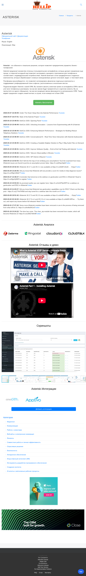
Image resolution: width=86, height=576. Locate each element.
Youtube (62, 113)
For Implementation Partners (43, 569)
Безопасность (12, 450)
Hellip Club (43, 561)
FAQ (35, 572)
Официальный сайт (9, 36)
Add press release (43, 565)
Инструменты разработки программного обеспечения (27, 463)
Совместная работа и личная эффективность (24, 442)
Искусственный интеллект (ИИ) (18, 459)
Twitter (68, 163)
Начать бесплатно (43, 102)
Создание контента (14, 467)
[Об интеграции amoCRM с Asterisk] (12, 399)
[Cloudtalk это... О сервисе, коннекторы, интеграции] (76, 233)
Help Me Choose (43, 559)
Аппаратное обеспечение (16, 455)
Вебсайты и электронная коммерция (20, 434)
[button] (83, 330)
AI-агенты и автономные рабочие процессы (23, 471)
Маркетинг (11, 422)
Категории (8, 417)
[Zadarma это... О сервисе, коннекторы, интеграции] (11, 233)
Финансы (10, 438)
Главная (61, 15)
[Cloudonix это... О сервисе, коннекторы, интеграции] (54, 233)
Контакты (48, 572)
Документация (22, 36)
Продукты (70, 15)
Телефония (6, 38)
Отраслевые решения (15, 446)
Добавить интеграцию (44, 409)
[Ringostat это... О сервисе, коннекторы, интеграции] (33, 233)
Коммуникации (12, 426)
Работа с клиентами (14, 430)
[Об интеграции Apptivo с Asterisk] (33, 399)
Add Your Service (43, 567)
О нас (41, 572)
